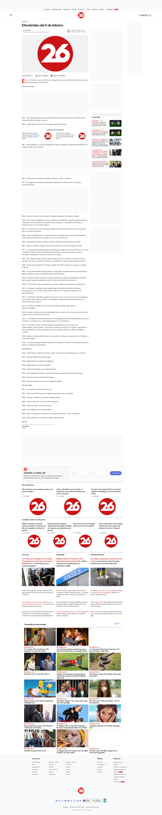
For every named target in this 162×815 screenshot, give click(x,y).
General (51, 767)
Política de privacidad (119, 769)
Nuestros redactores (119, 777)
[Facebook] (56, 801)
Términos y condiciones (120, 767)
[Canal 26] (81, 791)
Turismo (68, 774)
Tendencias (52, 774)
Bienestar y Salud (53, 762)
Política (25, 555)
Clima (33, 764)
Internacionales (97, 555)
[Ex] (62, 801)
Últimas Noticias (36, 762)
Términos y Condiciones (77, 807)
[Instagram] (59, 801)
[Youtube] (65, 801)
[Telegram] (77, 801)
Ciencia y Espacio (71, 762)
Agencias (25, 21)
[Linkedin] (68, 801)
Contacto (116, 764)
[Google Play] (97, 800)
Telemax (99, 769)
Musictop (99, 772)
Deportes (51, 764)
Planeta (68, 769)
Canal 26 (27, 30)
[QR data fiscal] (105, 802)
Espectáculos (35, 767)
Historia (68, 767)
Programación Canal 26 (120, 774)
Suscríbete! (115, 473)
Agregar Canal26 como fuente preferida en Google (78, 31)
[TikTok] (71, 801)
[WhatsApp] (74, 801)
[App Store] (87, 800)
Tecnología (35, 774)
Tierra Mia (100, 767)
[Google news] (80, 801)
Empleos (116, 779)
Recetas (68, 772)
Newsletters (119, 781)
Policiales (34, 772)
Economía (60, 555)
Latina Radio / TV (101, 764)
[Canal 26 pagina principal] (81, 18)
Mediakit (118, 772)
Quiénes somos (118, 762)
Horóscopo (35, 769)
